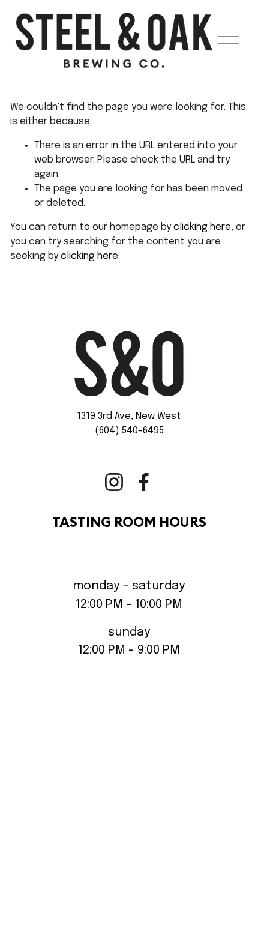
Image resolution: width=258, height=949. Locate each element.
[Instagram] (114, 482)
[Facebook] (144, 482)
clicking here (202, 227)
